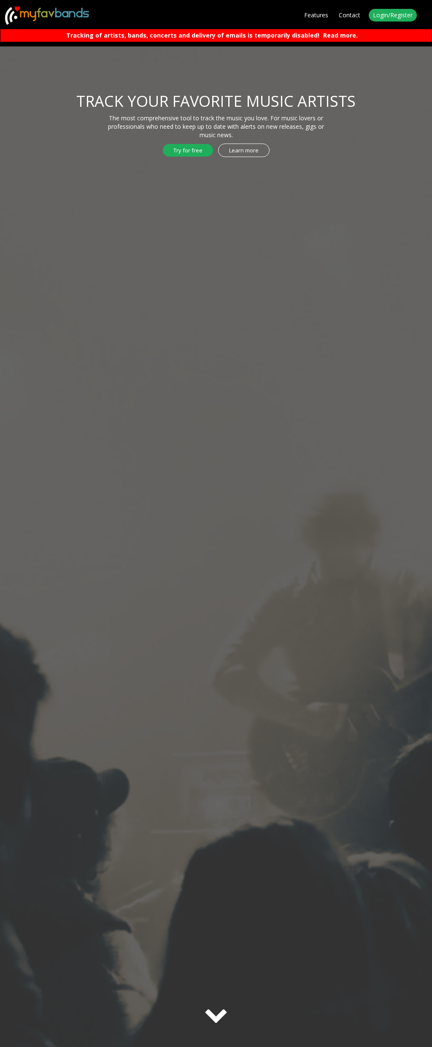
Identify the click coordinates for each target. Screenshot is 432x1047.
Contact (349, 15)
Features (316, 15)
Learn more (244, 150)
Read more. (340, 35)
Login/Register (393, 15)
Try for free (187, 150)
